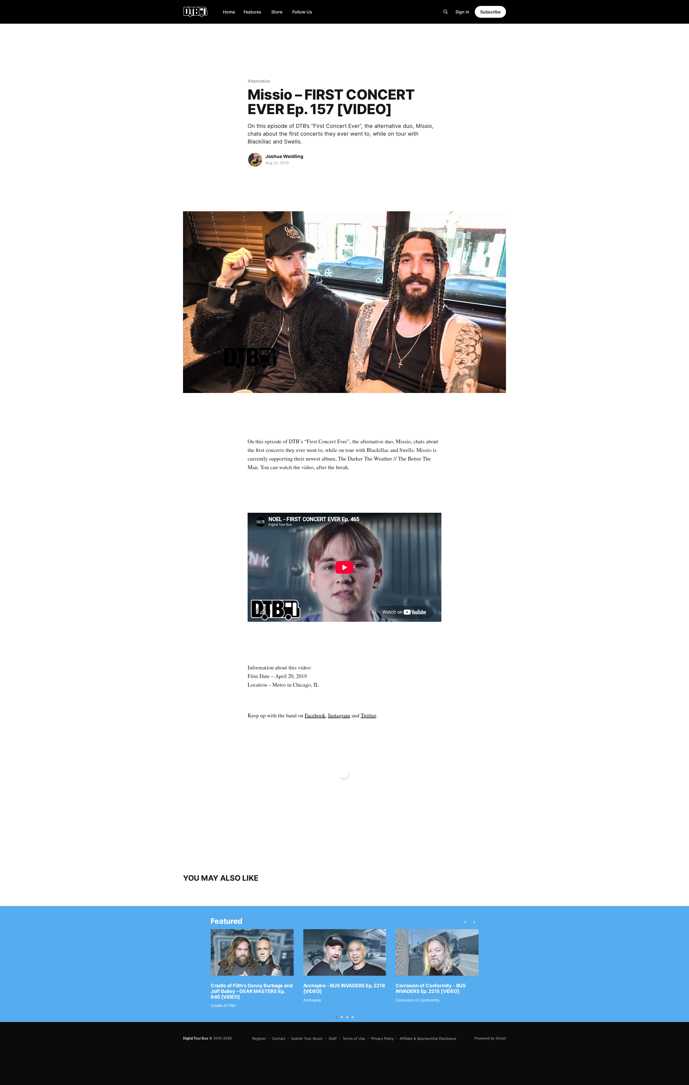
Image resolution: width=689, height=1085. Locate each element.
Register (259, 1038)
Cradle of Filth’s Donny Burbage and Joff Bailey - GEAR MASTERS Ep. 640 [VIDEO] (252, 991)
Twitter (368, 715)
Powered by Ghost (490, 1038)
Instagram (339, 715)
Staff (333, 1038)
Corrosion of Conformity (418, 1000)
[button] (336, 1017)
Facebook (315, 715)
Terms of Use (354, 1038)
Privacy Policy (382, 1038)
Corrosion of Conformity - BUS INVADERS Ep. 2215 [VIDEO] (431, 988)
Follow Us (302, 12)
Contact (278, 1038)
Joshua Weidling (284, 156)
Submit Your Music (307, 1038)
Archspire (312, 1000)
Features (252, 12)
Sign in (462, 12)
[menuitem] (229, 12)
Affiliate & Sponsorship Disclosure (428, 1038)
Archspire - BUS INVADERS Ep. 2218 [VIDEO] (344, 988)
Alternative (259, 81)
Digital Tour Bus (195, 1038)
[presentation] (465, 922)
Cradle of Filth (223, 1005)
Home (229, 12)
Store (276, 12)
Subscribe (490, 12)
